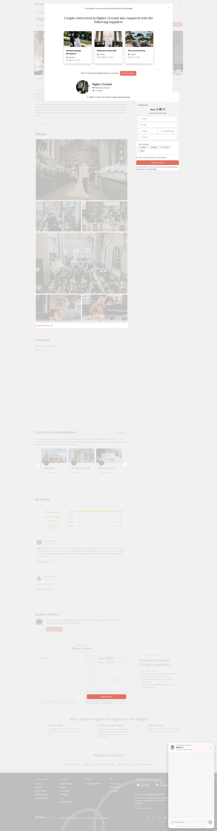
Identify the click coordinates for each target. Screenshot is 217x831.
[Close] (169, 7)
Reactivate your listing (121, 97)
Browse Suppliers (128, 73)
